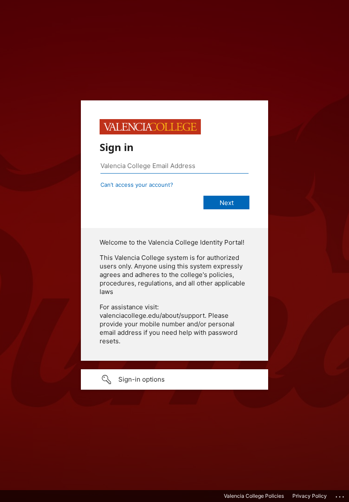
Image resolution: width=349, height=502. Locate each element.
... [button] (340, 495)
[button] (174, 379)
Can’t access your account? (136, 184)
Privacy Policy (309, 496)
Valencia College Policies (254, 496)
